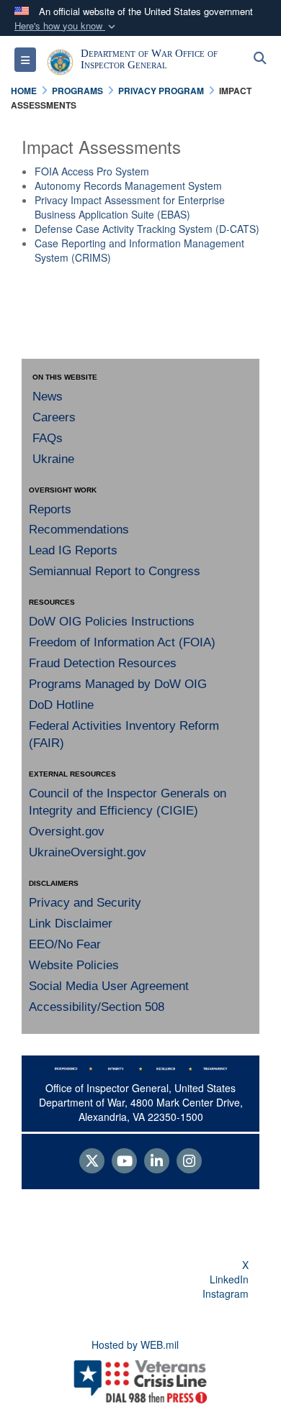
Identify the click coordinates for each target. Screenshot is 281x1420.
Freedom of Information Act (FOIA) (122, 642)
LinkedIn (229, 1279)
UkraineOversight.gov (87, 852)
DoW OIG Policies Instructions (112, 621)
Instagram (225, 1293)
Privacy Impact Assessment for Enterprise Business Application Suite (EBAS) (130, 207)
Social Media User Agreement (109, 986)
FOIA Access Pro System (92, 171)
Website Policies (74, 965)
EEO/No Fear (65, 944)
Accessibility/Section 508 (96, 1007)
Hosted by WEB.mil (135, 1344)
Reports (50, 509)
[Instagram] (189, 1162)
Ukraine (53, 459)
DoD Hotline (61, 705)
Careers (54, 417)
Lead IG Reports (73, 550)
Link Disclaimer (70, 923)
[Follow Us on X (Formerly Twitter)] (91, 1162)
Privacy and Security (85, 903)
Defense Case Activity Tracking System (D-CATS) (147, 228)
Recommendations (79, 529)
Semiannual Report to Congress (114, 571)
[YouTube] (124, 1162)
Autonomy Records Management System (128, 185)
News (47, 396)
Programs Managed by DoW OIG (118, 684)
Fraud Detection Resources (103, 663)
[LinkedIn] (156, 1162)
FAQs (47, 438)
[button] (66, 26)
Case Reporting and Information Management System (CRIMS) (139, 250)
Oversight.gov (66, 831)
